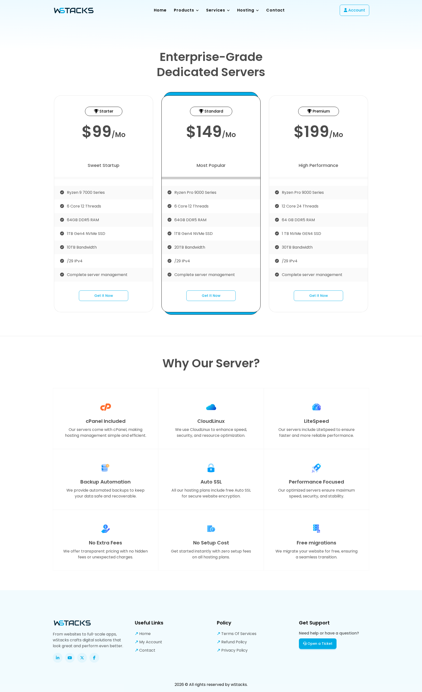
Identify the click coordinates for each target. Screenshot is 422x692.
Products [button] (184, 10)
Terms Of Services (238, 633)
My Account (150, 642)
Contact (275, 10)
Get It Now (103, 295)
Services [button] (216, 10)
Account (356, 10)
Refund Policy (233, 642)
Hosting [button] (246, 10)
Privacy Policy (234, 650)
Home (160, 10)
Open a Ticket (319, 643)
